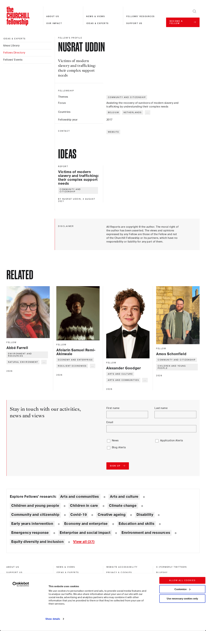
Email (109, 422)
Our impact (54, 23)
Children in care (84, 505)
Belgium (113, 112)
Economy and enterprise (75, 360)
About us (52, 16)
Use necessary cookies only (182, 598)
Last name (161, 408)
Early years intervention (32, 523)
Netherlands (133, 112)
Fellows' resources (140, 16)
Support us (134, 23)
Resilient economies (72, 366)
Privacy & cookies (119, 572)
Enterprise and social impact (85, 532)
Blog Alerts (119, 447)
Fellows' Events (13, 59)
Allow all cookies (182, 580)
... (147, 112)
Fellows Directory (14, 52)
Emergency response (30, 532)
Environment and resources (20, 355)
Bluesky (162, 572)
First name (113, 408)
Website (113, 132)
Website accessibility (122, 567)
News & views (95, 16)
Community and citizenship (127, 97)
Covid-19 (78, 514)
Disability (144, 514)
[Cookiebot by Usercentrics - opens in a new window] (21, 584)
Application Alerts (171, 440)
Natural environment (23, 362)
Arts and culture (120, 374)
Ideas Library (11, 45)
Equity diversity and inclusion (37, 542)
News (115, 440)
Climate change (123, 505)
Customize (180, 589)
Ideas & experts (97, 23)
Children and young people (172, 367)
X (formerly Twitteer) (171, 567)
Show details (52, 618)
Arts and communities (123, 380)
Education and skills (136, 523)
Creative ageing (112, 514)
